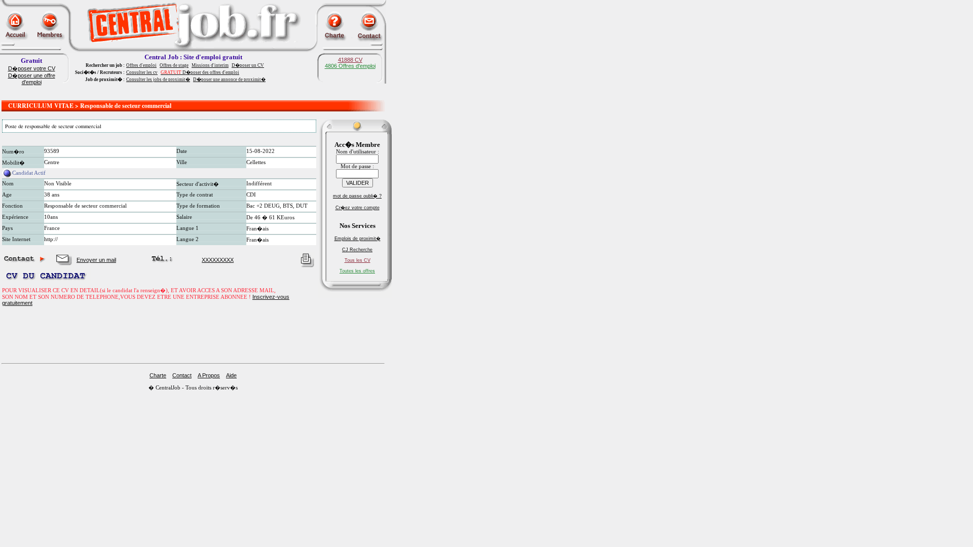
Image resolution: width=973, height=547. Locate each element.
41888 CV (350, 60)
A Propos (209, 375)
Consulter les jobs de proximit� (158, 79)
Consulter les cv (142, 72)
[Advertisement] (193, 92)
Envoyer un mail (96, 260)
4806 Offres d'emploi (350, 66)
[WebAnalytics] (20, 398)
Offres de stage (174, 65)
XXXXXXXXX (218, 260)
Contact (182, 375)
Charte (157, 375)
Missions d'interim (210, 65)
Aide (231, 375)
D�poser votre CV (31, 68)
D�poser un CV (248, 65)
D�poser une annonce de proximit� (229, 79)
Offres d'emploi (141, 65)
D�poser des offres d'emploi (200, 72)
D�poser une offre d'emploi (31, 78)
